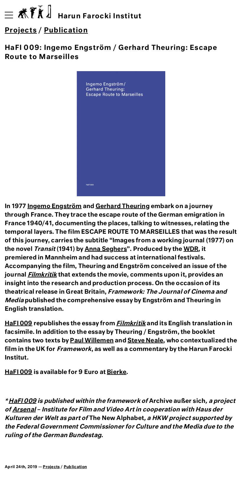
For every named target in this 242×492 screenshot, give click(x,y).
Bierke (116, 372)
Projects (21, 30)
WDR (191, 249)
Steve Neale (145, 341)
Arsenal (24, 410)
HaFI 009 (18, 323)
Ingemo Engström (54, 206)
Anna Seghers (106, 249)
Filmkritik (42, 275)
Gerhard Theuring (123, 206)
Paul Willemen (92, 341)
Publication (66, 30)
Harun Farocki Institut (100, 16)
